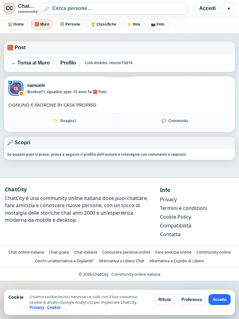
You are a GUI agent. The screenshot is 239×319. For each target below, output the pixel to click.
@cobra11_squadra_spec (49, 91)
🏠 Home (16, 24)
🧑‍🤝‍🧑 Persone (70, 24)
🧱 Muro (42, 24)
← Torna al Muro (30, 62)
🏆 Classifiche (103, 24)
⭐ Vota (133, 24)
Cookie (54, 307)
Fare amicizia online (173, 252)
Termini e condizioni (183, 208)
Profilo (68, 62)
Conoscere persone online (126, 252)
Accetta (220, 299)
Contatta (170, 234)
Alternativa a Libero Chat (121, 261)
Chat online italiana (26, 252)
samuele (36, 85)
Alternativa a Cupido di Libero (176, 261)
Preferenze (191, 299)
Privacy (168, 199)
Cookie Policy (175, 216)
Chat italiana (85, 252)
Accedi (207, 8)
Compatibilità (175, 225)
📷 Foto (157, 24)
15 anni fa (82, 91)
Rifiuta (164, 299)
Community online (213, 252)
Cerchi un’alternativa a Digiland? (64, 261)
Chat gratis (59, 252)
